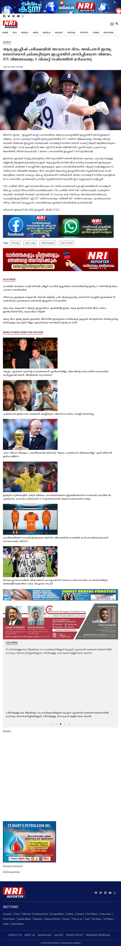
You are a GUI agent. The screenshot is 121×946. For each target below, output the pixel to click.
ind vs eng (30, 243)
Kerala (46, 32)
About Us (29, 935)
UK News (96, 919)
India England (47, 243)
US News (108, 919)
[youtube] (18, 16)
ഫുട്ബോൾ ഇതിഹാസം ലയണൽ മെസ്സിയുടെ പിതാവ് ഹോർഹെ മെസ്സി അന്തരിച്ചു (48, 414)
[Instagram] (13, 16)
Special (71, 32)
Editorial (109, 32)
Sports (84, 32)
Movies (59, 32)
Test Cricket (66, 243)
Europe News (57, 914)
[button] (51, 724)
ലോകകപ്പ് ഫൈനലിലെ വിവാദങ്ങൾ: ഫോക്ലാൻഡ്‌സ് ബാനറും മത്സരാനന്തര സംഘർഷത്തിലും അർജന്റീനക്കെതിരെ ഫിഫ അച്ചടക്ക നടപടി (55, 582)
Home (5, 32)
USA (15, 32)
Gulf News (92, 914)
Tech (87, 919)
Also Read (9, 279)
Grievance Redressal (98, 935)
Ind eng (15, 243)
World (24, 32)
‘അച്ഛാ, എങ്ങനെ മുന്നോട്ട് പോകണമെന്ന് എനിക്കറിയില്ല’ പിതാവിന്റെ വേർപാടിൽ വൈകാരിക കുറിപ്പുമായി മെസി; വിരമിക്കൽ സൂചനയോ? (55, 373)
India (35, 32)
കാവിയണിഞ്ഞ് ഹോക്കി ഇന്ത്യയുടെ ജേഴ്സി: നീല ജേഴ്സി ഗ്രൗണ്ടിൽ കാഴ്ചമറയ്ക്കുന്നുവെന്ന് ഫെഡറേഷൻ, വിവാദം (55, 540)
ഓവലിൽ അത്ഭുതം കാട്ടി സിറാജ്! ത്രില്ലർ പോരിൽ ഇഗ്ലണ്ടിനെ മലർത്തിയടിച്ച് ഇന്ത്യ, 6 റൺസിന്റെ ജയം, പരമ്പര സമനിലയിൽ (60, 288)
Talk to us (77, 919)
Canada (7, 914)
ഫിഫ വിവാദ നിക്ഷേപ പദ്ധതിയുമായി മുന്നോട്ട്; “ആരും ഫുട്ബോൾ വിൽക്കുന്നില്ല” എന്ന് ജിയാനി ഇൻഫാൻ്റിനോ (57, 455)
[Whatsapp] (23, 16)
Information (9, 919)
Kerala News (24, 919)
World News (17, 924)
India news (105, 914)
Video (6, 924)
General (80, 914)
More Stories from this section (23, 332)
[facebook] (4, 16)
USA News (12, 642)
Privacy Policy (74, 935)
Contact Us (15, 935)
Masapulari (44, 935)
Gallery (70, 914)
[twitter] (9, 16)
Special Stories (52, 919)
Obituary (37, 919)
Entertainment (40, 914)
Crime (96, 32)
